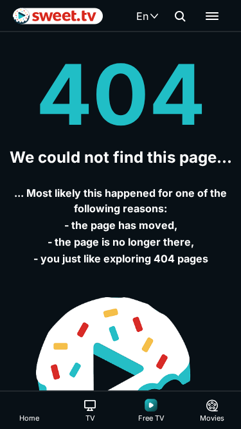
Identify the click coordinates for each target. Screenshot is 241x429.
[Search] (180, 16)
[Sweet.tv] (58, 16)
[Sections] (212, 16)
